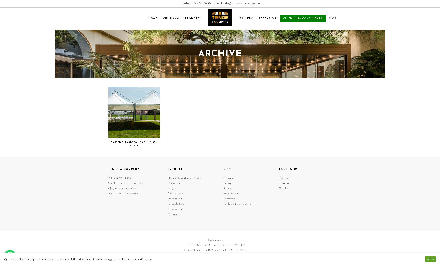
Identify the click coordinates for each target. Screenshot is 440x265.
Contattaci (229, 199)
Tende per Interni (177, 209)
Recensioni (229, 188)
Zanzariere (174, 214)
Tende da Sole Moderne (237, 204)
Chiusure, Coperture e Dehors (184, 178)
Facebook (285, 178)
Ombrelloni (174, 183)
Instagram (285, 183)
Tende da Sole (176, 204)
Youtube (283, 188)
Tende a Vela (175, 199)
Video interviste (232, 193)
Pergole (172, 188)
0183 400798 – (116, 193)
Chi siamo (228, 178)
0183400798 (202, 3)
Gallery (227, 183)
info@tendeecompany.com (241, 3)
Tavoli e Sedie (175, 193)
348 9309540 (132, 193)
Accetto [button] (430, 259)
